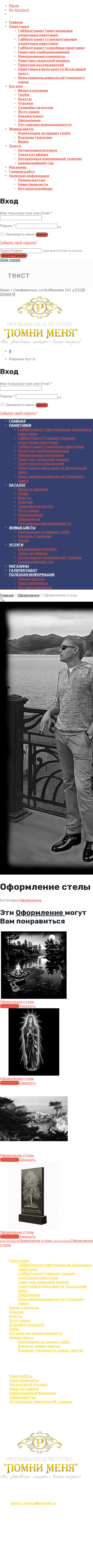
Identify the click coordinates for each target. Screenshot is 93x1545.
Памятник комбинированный (44, 52)
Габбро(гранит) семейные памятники (51, 48)
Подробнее (9, 1006)
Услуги (15, 146)
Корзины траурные (35, 137)
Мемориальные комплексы (41, 56)
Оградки (25, 103)
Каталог (16, 86)
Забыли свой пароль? (18, 243)
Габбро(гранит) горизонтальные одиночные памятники (47, 41)
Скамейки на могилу (36, 108)
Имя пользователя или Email (26, 213)
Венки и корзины (33, 90)
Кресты (25, 99)
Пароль (7, 226)
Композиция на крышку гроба (44, 133)
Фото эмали (29, 112)
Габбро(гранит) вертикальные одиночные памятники (45, 33)
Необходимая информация (32, 1393)
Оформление (29, 120)
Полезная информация (29, 176)
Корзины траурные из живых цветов (50, 1350)
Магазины (17, 167)
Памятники (19, 26)
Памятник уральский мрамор (44, 61)
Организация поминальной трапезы (50, 159)
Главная (16, 22)
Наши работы (21, 1376)
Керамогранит (31, 116)
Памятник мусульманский (41, 65)
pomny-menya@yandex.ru (33, 1503)
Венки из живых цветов (39, 1346)
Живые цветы (21, 129)
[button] (2, 599)
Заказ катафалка (33, 155)
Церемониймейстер (36, 163)
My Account (19, 10)
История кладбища (35, 189)
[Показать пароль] (59, 227)
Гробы (23, 95)
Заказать (27, 1006)
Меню (14, 6)
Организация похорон (37, 150)
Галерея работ (22, 172)
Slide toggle (10, 260)
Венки (23, 142)
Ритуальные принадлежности (45, 125)
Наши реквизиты (33, 184)
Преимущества (31, 180)
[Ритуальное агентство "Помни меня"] (46, 320)
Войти (41, 234)
